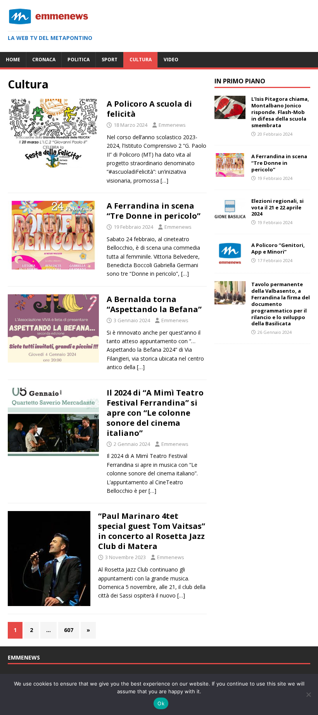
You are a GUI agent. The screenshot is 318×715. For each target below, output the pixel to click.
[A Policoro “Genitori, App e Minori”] (229, 260)
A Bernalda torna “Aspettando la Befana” (154, 304)
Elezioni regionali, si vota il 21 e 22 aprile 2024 (277, 207)
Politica (78, 59)
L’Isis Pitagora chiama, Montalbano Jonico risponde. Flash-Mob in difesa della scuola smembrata (280, 112)
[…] (164, 180)
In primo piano (239, 81)
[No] (308, 694)
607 (68, 630)
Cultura (141, 59)
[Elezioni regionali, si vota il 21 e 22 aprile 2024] (229, 216)
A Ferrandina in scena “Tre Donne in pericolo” (153, 210)
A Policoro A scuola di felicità (149, 108)
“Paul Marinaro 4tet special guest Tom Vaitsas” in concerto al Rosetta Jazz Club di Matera (151, 531)
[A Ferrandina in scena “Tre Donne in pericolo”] (229, 172)
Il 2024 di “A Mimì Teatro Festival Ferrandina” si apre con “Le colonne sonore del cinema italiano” (155, 412)
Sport (110, 59)
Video (171, 59)
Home (13, 59)
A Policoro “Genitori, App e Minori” (278, 248)
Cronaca (43, 59)
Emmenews (172, 124)
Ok (160, 703)
